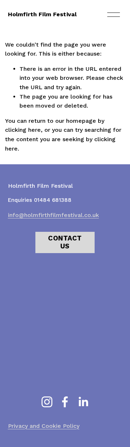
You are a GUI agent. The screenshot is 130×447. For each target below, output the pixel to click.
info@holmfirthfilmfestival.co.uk (53, 215)
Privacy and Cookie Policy (43, 425)
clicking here (23, 129)
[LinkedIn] (83, 402)
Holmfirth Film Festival (42, 14)
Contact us (65, 242)
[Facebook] (65, 402)
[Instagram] (47, 402)
